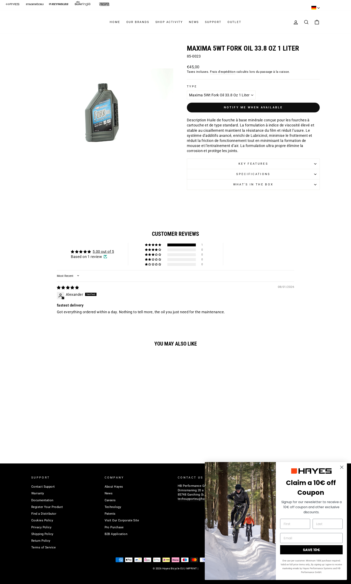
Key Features (253, 163)
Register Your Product (47, 507)
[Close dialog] (341, 467)
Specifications (253, 174)
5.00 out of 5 (103, 251)
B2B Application (116, 534)
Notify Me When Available (253, 107)
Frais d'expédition (222, 72)
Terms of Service (43, 547)
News (194, 22)
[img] (68, 287)
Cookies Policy (42, 520)
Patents (110, 513)
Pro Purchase (114, 527)
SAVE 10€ (311, 549)
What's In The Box (253, 184)
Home (115, 22)
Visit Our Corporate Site (122, 520)
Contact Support (43, 486)
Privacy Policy (41, 527)
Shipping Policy (42, 534)
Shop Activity (169, 22)
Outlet (234, 22)
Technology (113, 507)
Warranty (37, 493)
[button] (153, 245)
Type (192, 86)
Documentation (42, 500)
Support (213, 22)
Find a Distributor (43, 513)
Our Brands (137, 22)
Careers (110, 500)
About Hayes (114, 486)
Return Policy (40, 541)
